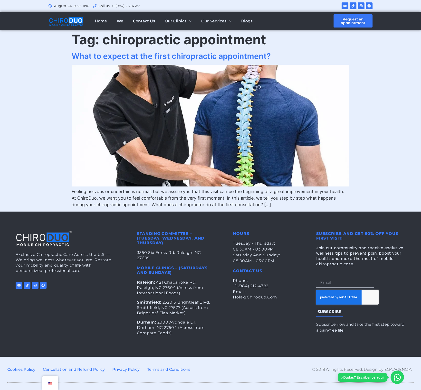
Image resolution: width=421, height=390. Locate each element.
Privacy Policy (126, 369)
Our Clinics (175, 21)
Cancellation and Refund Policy (74, 369)
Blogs (246, 21)
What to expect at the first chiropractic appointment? (171, 56)
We (120, 21)
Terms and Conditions (168, 369)
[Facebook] (369, 5)
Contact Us (144, 21)
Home (101, 21)
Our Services (213, 21)
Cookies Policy (21, 369)
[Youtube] (345, 5)
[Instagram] (361, 5)
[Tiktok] (353, 5)
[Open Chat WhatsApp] (397, 377)
